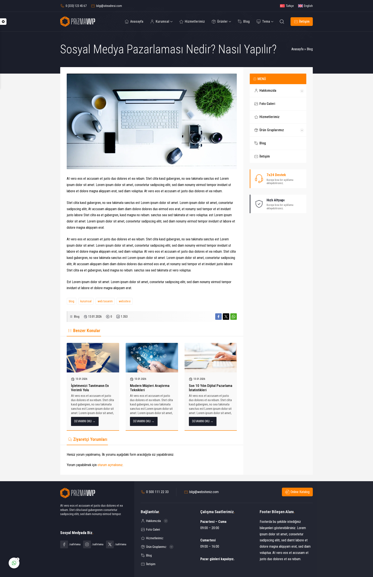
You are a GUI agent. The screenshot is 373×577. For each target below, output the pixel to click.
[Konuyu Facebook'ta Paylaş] (218, 316)
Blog (310, 49)
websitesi (125, 301)
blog (71, 301)
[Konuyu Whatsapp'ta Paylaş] (233, 316)
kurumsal (86, 301)
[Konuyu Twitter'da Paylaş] (226, 316)
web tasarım (105, 301)
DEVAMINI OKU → (84, 421)
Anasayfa (297, 49)
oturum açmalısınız (110, 465)
